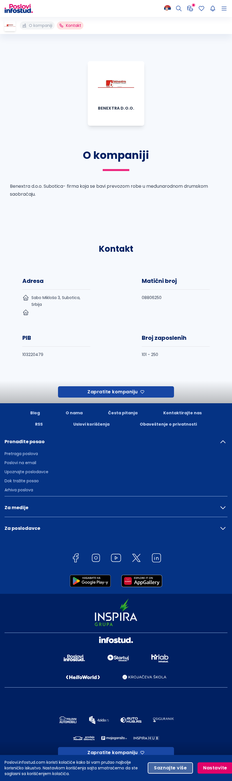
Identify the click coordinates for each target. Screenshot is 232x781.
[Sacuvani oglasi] (201, 8)
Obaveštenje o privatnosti (168, 424)
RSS (39, 424)
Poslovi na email (20, 463)
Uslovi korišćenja (91, 424)
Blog (35, 413)
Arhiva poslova (19, 490)
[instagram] (96, 559)
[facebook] (75, 559)
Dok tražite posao (22, 481)
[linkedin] (156, 559)
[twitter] (136, 559)
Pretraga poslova (21, 453)
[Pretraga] (178, 8)
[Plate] (190, 8)
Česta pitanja (123, 413)
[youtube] (116, 559)
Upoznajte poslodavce (26, 472)
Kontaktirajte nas (182, 413)
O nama (74, 413)
